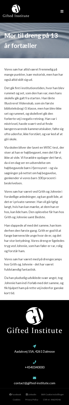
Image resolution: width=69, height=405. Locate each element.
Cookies (17, 399)
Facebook (16, 394)
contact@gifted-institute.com (34, 383)
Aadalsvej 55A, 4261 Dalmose (34, 351)
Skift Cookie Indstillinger (52, 394)
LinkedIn (32, 394)
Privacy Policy (31, 399)
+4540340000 (34, 367)
